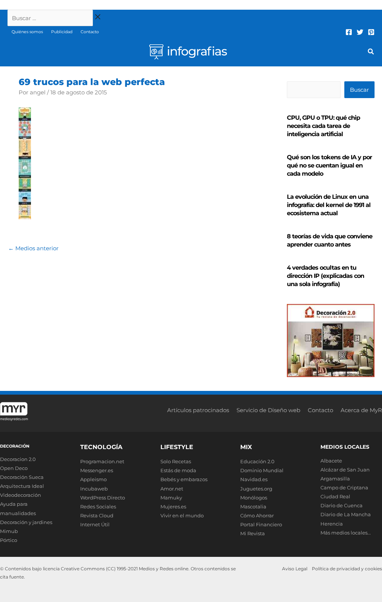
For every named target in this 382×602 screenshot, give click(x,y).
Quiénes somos (27, 31)
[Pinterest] (371, 32)
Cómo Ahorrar (257, 515)
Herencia (331, 524)
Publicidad (61, 31)
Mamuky (171, 498)
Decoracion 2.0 (18, 459)
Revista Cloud (96, 515)
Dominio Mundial (262, 470)
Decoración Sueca (22, 477)
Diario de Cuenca (341, 505)
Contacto (90, 31)
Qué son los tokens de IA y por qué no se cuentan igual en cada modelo (329, 165)
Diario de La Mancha (345, 514)
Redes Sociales (98, 506)
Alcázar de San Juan (345, 470)
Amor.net (171, 489)
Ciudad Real (335, 496)
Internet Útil (95, 524)
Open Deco (14, 468)
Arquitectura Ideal (22, 486)
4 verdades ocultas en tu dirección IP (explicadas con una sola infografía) (325, 276)
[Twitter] (360, 32)
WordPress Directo (102, 498)
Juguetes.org (256, 489)
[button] (371, 52)
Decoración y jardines (26, 522)
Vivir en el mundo (182, 515)
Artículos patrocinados (198, 410)
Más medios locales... (345, 533)
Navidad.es (253, 479)
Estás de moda (178, 470)
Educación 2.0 (257, 461)
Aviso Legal (294, 568)
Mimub (9, 531)
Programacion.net (102, 461)
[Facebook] (348, 32)
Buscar (359, 89)
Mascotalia (253, 506)
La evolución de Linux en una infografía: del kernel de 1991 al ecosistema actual (328, 205)
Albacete (331, 461)
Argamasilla (335, 479)
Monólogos (253, 498)
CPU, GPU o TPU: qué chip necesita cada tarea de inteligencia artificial (323, 126)
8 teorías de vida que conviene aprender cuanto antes (329, 240)
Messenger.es (96, 470)
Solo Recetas (175, 461)
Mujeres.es (173, 506)
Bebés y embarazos (183, 479)
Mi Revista (252, 533)
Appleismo (93, 479)
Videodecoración (20, 495)
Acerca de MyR (361, 410)
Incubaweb (94, 489)
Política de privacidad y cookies (347, 568)
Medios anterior (33, 248)
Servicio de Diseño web (268, 410)
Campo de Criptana (344, 487)
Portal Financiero (261, 524)
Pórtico (8, 540)
